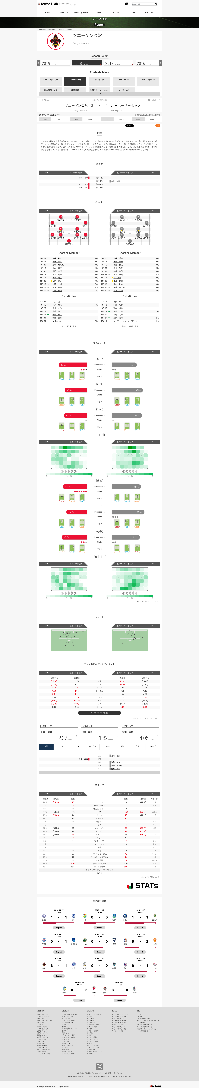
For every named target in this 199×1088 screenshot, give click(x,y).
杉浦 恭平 (57, 287)
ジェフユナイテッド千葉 (45, 1020)
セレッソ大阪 (41, 1043)
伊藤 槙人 (118, 265)
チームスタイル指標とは (144, 1027)
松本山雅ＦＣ (91, 1022)
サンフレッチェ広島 (43, 1049)
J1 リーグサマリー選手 (119, 1016)
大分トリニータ (67, 1052)
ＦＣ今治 (65, 1047)
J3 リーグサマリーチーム (120, 1027)
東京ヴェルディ (42, 1027)
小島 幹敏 (118, 281)
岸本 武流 (118, 291)
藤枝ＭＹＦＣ (66, 1043)
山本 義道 (57, 268)
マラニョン (57, 321)
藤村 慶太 (57, 281)
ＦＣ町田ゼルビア (42, 1029)
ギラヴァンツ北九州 (93, 1047)
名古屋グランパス (42, 1037)
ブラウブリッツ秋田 (68, 1020)
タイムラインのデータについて (148, 601)
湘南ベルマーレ (67, 1033)
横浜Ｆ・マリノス (42, 1033)
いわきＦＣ (65, 1025)
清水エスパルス (42, 1035)
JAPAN (98, 12)
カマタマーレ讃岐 (92, 1041)
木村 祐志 (118, 284)
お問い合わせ (117, 1073)
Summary (115, 1011)
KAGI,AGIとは (141, 1022)
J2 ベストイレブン (118, 1025)
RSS (158, 125)
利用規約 (81, 1073)
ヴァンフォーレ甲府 (68, 1035)
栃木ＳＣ (90, 1016)
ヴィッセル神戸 (42, 1045)
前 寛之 (117, 278)
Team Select (149, 12)
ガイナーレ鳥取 (92, 1037)
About (132, 12)
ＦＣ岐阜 (90, 1029)
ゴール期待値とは (142, 1031)
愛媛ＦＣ (90, 1043)
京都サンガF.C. (41, 1039)
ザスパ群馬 (90, 1018)
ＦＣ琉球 (90, 1054)
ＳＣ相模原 (90, 1020)
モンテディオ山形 (67, 1022)
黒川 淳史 (118, 274)
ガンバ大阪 (40, 1041)
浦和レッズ (40, 1018)
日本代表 (139, 1016)
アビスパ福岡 (41, 1052)
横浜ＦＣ (65, 1031)
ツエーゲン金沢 (76, 105)
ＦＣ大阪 (90, 1033)
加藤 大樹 (57, 284)
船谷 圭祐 (118, 311)
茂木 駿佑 (118, 318)
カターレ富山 (66, 1039)
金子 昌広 (57, 315)
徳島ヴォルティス (67, 1045)
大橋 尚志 (57, 278)
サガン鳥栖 (65, 1049)
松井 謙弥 (118, 258)
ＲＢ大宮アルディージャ (69, 1029)
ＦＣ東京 (40, 1025)
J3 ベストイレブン (118, 1031)
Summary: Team (64, 12)
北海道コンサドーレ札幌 (69, 1014)
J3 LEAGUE (90, 1011)
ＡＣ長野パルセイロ (93, 1025)
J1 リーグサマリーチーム (120, 1014)
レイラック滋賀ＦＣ (93, 1031)
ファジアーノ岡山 (42, 1047)
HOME (47, 12)
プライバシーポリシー (98, 1073)
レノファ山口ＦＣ (92, 1039)
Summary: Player (81, 12)
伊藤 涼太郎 (119, 287)
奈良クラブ (90, 1035)
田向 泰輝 (118, 262)
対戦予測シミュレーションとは (146, 1029)
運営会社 (109, 1073)
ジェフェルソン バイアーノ (125, 321)
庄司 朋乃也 (58, 265)
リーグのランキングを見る (99, 713)
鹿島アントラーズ (42, 1014)
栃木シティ (65, 1027)
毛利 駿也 (57, 305)
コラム (139, 1014)
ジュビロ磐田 (66, 1041)
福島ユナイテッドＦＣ (94, 1014)
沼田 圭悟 (57, 271)
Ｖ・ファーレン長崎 (43, 1054)
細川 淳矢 (118, 268)
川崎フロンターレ (42, 1031)
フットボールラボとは (144, 1018)
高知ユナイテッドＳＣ (94, 1045)
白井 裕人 (57, 258)
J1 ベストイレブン (118, 1018)
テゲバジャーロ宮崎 (68, 1054)
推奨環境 (87, 1073)
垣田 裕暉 (57, 291)
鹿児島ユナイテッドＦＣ (94, 1052)
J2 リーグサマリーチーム (120, 1020)
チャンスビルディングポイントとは (146, 718)
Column (115, 12)
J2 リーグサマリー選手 (119, 1022)
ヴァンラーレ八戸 (67, 1016)
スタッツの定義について (150, 877)
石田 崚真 (57, 262)
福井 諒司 (118, 271)
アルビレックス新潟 (68, 1037)
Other (138, 1011)
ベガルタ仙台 (66, 1018)
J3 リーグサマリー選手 (119, 1029)
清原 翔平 (57, 274)
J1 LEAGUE (40, 1011)
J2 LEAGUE (65, 1011)
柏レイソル (40, 1022)
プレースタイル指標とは (144, 1025)
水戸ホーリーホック (126, 105)
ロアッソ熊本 (91, 1049)
